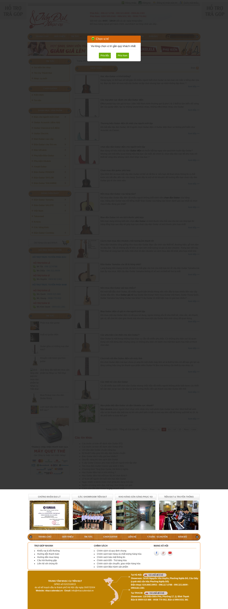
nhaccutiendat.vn (54, 590)
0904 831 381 (181, 599)
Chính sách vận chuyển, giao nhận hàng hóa (118, 563)
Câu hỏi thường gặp (47, 560)
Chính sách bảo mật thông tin (111, 557)
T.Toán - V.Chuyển (157, 537)
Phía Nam (122, 55)
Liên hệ (132, 537)
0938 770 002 (160, 599)
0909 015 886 (144, 599)
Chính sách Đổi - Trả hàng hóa (112, 560)
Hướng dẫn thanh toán (48, 554)
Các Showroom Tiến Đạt (92, 497)
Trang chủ (44, 537)
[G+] (163, 553)
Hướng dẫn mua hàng (48, 557)
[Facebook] (156, 553)
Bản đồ (182, 537)
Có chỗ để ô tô (156, 575)
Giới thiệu (67, 537)
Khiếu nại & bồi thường (48, 551)
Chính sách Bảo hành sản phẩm (112, 567)
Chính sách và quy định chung (111, 551)
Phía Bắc (104, 55)
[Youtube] (170, 553)
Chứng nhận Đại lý (49, 497)
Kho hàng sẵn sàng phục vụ (136, 497)
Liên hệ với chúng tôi (47, 563)
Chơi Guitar (110, 537)
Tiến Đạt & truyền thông (179, 497)
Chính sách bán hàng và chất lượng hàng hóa (119, 554)
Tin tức (88, 537)
